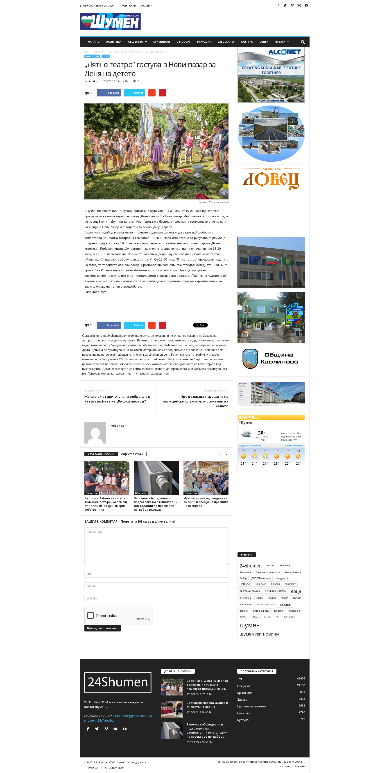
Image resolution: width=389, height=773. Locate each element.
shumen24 (285, 575)
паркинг (244, 621)
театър (266, 627)
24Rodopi (183, 41)
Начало (94, 41)
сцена (243, 627)
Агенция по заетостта (268, 582)
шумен (250, 635)
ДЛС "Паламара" (261, 588)
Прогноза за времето (251, 716)
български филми (250, 601)
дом (86, 51)
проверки (279, 621)
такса (254, 627)
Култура (247, 41)
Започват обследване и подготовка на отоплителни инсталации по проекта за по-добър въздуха (156, 504)
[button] (303, 42)
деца (296, 601)
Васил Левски (293, 582)
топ (277, 627)
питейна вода (261, 621)
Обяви (264, 41)
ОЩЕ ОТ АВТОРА (132, 454)
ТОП (105, 56)
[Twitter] (285, 5)
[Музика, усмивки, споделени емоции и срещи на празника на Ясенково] (205, 478)
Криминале (161, 41)
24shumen (251, 575)
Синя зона (260, 594)
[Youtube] (306, 5)
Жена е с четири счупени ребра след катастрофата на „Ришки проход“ (117, 398)
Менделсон (282, 588)
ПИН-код (245, 594)
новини (285, 614)
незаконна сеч (265, 614)
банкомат (290, 594)
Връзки (280, 41)
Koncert (271, 575)
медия (284, 608)
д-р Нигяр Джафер (275, 601)
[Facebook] (278, 5)
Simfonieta (245, 582)
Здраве (242, 710)
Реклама (146, 5)
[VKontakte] (299, 5)
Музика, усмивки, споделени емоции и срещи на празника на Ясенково (205, 502)
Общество (135, 41)
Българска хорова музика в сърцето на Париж (207, 715)
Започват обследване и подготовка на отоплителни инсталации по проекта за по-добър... (207, 741)
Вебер (243, 588)
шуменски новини (259, 643)
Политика (113, 41)
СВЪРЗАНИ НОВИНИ (101, 454)
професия (295, 621)
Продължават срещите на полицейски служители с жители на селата (195, 401)
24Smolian (204, 41)
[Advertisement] (228, 21)
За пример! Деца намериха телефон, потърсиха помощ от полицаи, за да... (207, 695)
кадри (259, 608)
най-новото (246, 614)
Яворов (275, 594)
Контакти (129, 5)
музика (297, 608)
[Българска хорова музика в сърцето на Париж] (172, 719)
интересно (245, 608)
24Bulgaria (226, 41)
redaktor (94, 81)
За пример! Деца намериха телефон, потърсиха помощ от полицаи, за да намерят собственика (105, 504)
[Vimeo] (292, 5)
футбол (288, 627)
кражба (272, 608)
